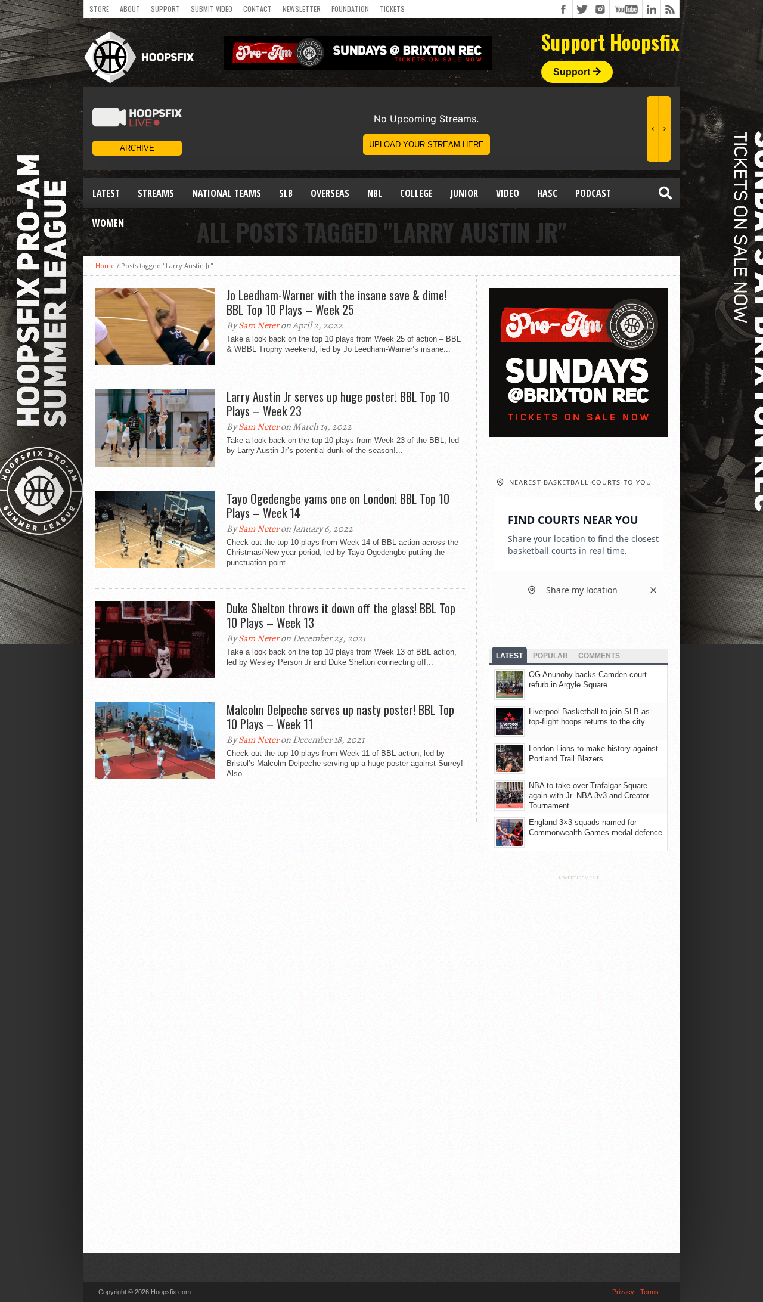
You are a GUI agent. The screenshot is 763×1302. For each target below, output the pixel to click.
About (130, 9)
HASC (547, 193)
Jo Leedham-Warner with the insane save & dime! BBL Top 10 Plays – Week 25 (336, 302)
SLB (286, 193)
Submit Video (211, 9)
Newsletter (302, 9)
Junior (464, 193)
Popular (550, 656)
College (416, 193)
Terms (649, 1291)
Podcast (593, 193)
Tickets (392, 9)
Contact (257, 9)
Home (105, 265)
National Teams (226, 193)
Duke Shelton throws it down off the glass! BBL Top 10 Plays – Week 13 (341, 615)
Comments (599, 656)
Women (108, 223)
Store (99, 9)
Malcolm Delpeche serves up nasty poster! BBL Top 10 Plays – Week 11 (340, 716)
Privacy (623, 1291)
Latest (106, 193)
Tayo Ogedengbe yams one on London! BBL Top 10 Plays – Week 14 (338, 505)
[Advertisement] (578, 1059)
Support (165, 9)
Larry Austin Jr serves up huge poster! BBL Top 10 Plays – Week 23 (338, 403)
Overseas (330, 193)
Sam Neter (258, 325)
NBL (374, 193)
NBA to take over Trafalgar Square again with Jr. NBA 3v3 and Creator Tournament (589, 795)
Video (507, 193)
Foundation (350, 9)
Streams (156, 193)
